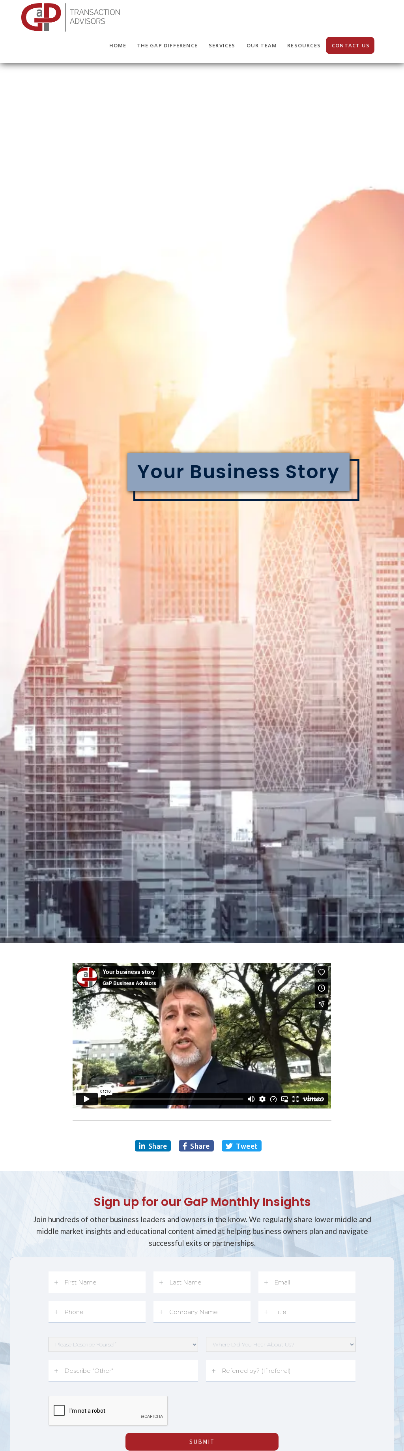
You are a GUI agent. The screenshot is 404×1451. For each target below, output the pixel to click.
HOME (118, 45)
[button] (222, 45)
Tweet (242, 1146)
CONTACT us (351, 45)
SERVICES (222, 45)
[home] (71, 16)
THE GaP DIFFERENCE (167, 45)
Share (153, 1146)
